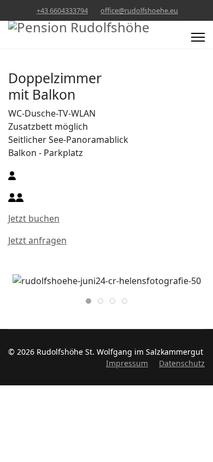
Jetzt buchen (34, 218)
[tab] (88, 301)
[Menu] (198, 37)
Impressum (127, 363)
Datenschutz (182, 363)
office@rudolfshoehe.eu (139, 10)
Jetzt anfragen (37, 240)
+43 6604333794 (62, 10)
